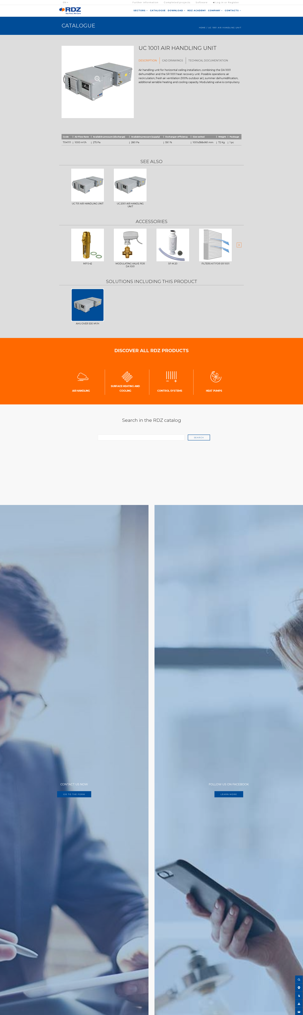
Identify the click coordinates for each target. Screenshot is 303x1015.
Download (176, 10)
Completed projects (177, 2)
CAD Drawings (172, 60)
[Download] (299, 1003)
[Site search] (299, 979)
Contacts (232, 10)
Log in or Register (227, 2)
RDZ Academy (196, 10)
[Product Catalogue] (299, 995)
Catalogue (158, 10)
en (65, 2)
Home (202, 28)
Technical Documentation (208, 60)
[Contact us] (299, 1011)
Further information (145, 2)
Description (148, 60)
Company (214, 10)
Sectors (140, 10)
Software (202, 2)
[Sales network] (299, 987)
